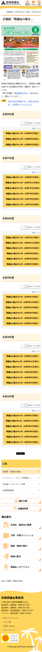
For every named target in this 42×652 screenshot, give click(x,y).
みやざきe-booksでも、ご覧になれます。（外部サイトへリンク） (23, 102)
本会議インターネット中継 (14, 484)
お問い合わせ (9, 626)
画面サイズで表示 (34, 123)
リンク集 (7, 622)
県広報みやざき (20, 93)
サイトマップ (9, 630)
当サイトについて (11, 618)
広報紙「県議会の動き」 (13, 472)
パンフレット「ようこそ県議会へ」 (17, 478)
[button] (27, 3)
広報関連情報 (8, 490)
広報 (4, 463)
